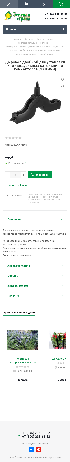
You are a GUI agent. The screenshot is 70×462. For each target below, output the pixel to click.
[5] (20, 138)
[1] (6, 138)
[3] (13, 138)
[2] (10, 138)
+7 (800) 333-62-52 (56, 18)
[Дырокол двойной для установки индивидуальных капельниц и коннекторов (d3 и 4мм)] (35, 102)
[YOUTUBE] (38, 449)
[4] (16, 138)
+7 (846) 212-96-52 (56, 14)
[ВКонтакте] (31, 449)
